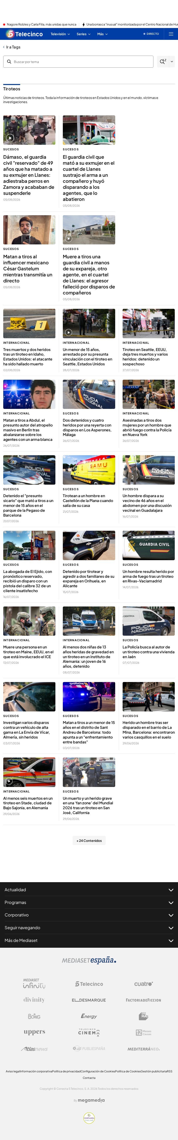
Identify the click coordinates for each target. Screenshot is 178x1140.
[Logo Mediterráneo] (143, 1049)
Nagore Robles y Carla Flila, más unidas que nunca (41, 24)
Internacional (16, 342)
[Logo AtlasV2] (34, 1049)
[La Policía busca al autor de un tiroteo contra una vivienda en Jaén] (149, 621)
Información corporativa (36, 1071)
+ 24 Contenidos (89, 840)
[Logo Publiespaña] (89, 1049)
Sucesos (11, 149)
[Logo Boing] (34, 1016)
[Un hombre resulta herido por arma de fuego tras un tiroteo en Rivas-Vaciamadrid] (149, 545)
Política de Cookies (128, 1071)
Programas (15, 902)
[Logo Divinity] (34, 1000)
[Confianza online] (89, 1122)
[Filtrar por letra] (172, 61)
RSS (169, 1071)
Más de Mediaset (21, 940)
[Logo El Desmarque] (89, 1000)
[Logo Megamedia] (91, 1100)
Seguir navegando (22, 927)
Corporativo (17, 914)
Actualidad (15, 889)
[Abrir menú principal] (171, 34)
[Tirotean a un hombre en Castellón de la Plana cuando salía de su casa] (89, 470)
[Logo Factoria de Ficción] (143, 1000)
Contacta (89, 1078)
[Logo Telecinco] (89, 984)
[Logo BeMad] (144, 1016)
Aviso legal (13, 1071)
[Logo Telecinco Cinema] (89, 1032)
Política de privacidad (66, 1071)
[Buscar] (163, 62)
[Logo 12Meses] (143, 1032)
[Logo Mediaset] (89, 963)
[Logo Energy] (89, 1016)
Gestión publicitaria (154, 1071)
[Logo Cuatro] (143, 984)
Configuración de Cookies (98, 1071)
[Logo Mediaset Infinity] (34, 984)
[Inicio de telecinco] (24, 34)
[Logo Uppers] (34, 1032)
